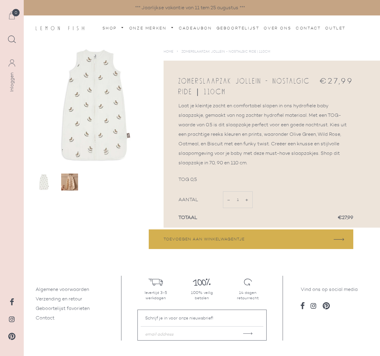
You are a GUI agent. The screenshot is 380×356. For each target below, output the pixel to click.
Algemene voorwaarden (62, 289)
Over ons (277, 28)
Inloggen (12, 82)
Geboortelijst (237, 28)
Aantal (188, 199)
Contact (308, 28)
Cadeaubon (195, 28)
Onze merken (148, 28)
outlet (335, 28)
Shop (110, 28)
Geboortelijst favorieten (63, 308)
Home (168, 51)
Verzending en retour (59, 299)
